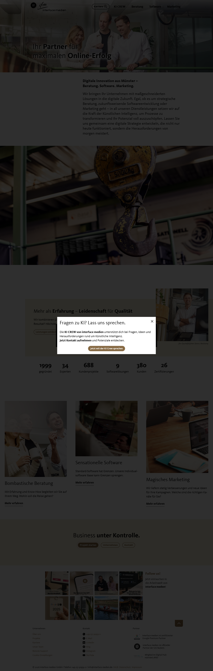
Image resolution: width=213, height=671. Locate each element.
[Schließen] (152, 321)
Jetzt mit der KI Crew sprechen (106, 348)
